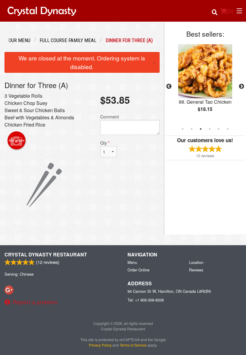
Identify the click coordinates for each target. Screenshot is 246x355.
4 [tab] (210, 129)
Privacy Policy (100, 344)
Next (241, 87)
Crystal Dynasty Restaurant (45, 254)
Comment (109, 117)
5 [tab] (219, 129)
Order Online (138, 270)
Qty (105, 143)
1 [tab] (183, 129)
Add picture (17, 140)
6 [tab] (228, 129)
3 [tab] (201, 129)
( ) (229, 11)
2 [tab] (192, 129)
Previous (169, 87)
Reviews (196, 270)
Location (196, 262)
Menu (132, 262)
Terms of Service (133, 344)
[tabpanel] (205, 83)
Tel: (146, 300)
